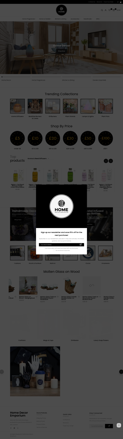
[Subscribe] (80, 244)
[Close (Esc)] (120, 2)
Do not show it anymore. (63, 250)
